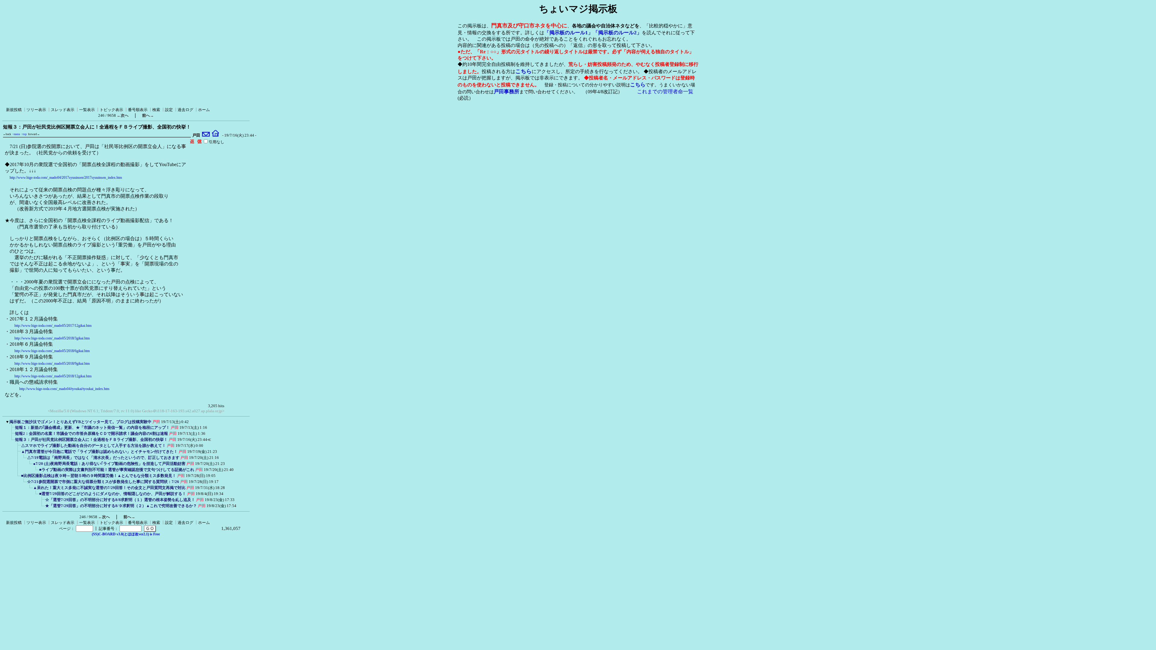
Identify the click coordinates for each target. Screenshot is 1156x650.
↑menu (16, 134)
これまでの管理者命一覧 (665, 91)
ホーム (204, 109)
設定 (169, 109)
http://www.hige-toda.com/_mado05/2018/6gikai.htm (52, 351)
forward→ (34, 134)
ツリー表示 (36, 109)
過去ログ (185, 109)
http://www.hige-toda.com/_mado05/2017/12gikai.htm (53, 325)
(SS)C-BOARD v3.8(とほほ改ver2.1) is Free (126, 534)
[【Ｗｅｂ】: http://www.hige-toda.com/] (215, 135)
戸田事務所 (506, 91)
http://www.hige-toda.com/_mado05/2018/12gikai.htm (53, 376)
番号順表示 (138, 109)
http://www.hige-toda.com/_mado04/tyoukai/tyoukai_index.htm (64, 389)
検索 (156, 109)
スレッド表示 (62, 109)
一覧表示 (87, 109)
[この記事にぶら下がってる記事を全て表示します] (12, 429)
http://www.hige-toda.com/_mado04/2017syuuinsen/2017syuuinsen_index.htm (66, 177)
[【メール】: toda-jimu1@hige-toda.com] (206, 135)
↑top (24, 134)
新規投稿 (14, 109)
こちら (523, 71)
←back (7, 134)
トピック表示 (111, 109)
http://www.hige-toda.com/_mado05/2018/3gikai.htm (52, 338)
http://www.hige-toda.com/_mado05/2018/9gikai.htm (52, 363)
